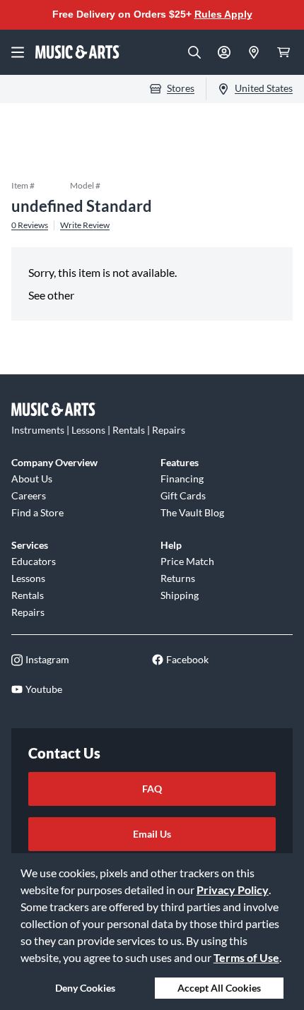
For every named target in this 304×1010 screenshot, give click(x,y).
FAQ (152, 789)
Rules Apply (223, 14)
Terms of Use (246, 957)
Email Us (152, 834)
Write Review (85, 225)
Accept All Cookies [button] (219, 988)
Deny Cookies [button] (85, 988)
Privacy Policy (233, 889)
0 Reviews (29, 225)
